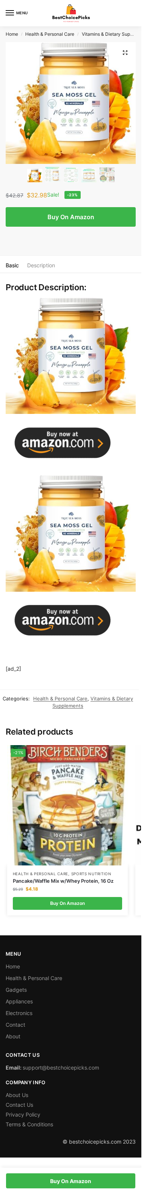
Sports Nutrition (91, 873)
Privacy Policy (23, 1114)
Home (12, 34)
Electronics (19, 1013)
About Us (17, 1095)
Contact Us (19, 1105)
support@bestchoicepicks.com (61, 1067)
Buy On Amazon (70, 217)
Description (41, 265)
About (13, 1036)
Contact (15, 1024)
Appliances (19, 1001)
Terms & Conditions (29, 1124)
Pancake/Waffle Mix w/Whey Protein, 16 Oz (63, 881)
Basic (12, 265)
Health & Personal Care (49, 34)
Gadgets (16, 989)
